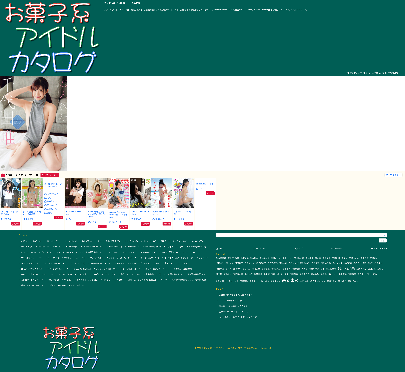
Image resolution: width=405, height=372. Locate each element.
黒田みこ (372, 287)
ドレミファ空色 (161, 282)
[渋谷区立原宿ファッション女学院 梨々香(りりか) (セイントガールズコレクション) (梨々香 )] (97, 207)
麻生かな (379, 281)
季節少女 (52, 298)
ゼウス (201, 276)
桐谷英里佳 (52, 229)
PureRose (70, 265)
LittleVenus (147, 259)
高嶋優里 (294, 292)
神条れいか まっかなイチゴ (161, 212)
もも (49, 225)
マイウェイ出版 (180, 287)
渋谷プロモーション (85, 298)
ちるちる (94, 282)
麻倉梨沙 (315, 292)
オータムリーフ (115, 270)
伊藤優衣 (29, 219)
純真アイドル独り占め (30, 304)
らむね (46, 293)
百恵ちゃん (52, 236)
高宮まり (275, 292)
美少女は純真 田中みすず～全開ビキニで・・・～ (53, 214)
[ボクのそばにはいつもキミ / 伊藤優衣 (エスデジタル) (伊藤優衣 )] (32, 207)
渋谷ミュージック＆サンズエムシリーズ (145, 298)
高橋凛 (324, 292)
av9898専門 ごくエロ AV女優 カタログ (235, 313)
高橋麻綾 (244, 299)
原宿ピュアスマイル (129, 293)
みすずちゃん (53, 221)
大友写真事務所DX (195, 293)
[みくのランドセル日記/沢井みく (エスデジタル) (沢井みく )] (10, 207)
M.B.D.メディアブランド (171, 259)
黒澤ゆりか (338, 281)
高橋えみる (305, 292)
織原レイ (51, 240)
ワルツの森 (81, 293)
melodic (195, 259)
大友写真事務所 (172, 293)
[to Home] (52, 74)
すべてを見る (393, 174)
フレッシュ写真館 (103, 287)
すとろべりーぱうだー (118, 276)
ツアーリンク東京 (114, 282)
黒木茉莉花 (221, 276)
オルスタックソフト (29, 276)
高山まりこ (250, 281)
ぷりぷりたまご (80, 287)
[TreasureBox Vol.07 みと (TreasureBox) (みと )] (75, 207)
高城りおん (234, 299)
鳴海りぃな (294, 281)
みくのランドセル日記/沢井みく (9, 212)
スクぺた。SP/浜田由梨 (183, 212)
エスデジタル (62, 270)
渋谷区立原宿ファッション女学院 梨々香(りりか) (97, 214)
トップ (220, 267)
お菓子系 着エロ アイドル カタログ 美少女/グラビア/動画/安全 (372, 73)
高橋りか (374, 276)
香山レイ (321, 299)
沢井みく (7, 219)
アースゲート (150, 265)
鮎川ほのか (368, 281)
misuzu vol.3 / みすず (204, 211)
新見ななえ (117, 222)
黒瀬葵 (267, 292)
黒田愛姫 (304, 299)
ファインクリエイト (55, 287)
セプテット (26, 282)
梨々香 (93, 221)
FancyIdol (51, 259)
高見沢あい (353, 299)
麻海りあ (237, 287)
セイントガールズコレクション (177, 276)
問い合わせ (259, 267)
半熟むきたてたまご (102, 293)
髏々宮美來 (261, 281)
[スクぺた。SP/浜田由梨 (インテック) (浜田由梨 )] (183, 207)
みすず (201, 216)
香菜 (237, 276)
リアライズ (63, 293)
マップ (298, 267)
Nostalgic (41, 265)
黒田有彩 (343, 292)
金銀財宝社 (75, 304)
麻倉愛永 (239, 281)
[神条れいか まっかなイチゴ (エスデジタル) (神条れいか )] (161, 207)
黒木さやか (361, 287)
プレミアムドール (128, 287)
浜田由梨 (180, 219)
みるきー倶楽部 (27, 293)
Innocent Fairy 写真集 (107, 259)
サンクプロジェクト (72, 276)
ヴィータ (44, 270)
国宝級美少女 (151, 293)
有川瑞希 (137, 219)
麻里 (323, 287)
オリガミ (188, 270)
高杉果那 (310, 276)
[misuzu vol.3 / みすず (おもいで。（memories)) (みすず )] (205, 207)
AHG (23, 259)
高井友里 (285, 292)
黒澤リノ (381, 287)
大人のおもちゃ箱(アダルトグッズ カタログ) (238, 335)
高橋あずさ (314, 287)
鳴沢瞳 (313, 299)
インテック (26, 270)
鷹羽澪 (219, 292)
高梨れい (247, 287)
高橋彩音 (220, 287)
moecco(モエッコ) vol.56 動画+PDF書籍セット (118, 215)
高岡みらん (276, 287)
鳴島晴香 (316, 281)
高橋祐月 (336, 276)
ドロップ (181, 282)
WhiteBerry (131, 265)
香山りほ (265, 299)
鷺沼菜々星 (276, 299)
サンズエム (95, 276)
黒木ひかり (288, 276)
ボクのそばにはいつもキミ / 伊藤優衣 (32, 212)
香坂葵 (305, 287)
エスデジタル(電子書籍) (88, 270)
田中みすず (52, 233)
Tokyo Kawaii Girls (90, 265)
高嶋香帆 (228, 292)
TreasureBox (113, 265)
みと (71, 219)
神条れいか (160, 219)
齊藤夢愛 (348, 281)
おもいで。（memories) (141, 270)
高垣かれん (332, 299)
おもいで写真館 (167, 270)
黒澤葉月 (258, 292)
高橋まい (220, 281)
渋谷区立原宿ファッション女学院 (186, 298)
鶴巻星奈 (221, 299)
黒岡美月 (358, 281)
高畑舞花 (364, 276)
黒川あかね (326, 281)
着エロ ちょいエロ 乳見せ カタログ (234, 324)
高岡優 (345, 276)
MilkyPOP (25, 265)
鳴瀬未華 (256, 287)
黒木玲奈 (254, 276)
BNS (35, 259)
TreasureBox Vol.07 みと (75, 212)
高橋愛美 (352, 292)
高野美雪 (327, 276)
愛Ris (66, 298)
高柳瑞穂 (266, 287)
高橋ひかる (354, 276)
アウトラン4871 (173, 265)
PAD (56, 265)
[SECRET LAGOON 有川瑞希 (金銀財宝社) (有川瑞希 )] (140, 207)
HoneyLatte (69, 259)
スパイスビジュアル (145, 276)
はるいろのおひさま (29, 287)
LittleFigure (130, 259)
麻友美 (318, 276)
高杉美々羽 (265, 276)
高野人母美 (273, 281)
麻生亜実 (283, 281)
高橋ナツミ (255, 299)
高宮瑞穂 (296, 287)
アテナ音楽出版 (195, 265)
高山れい (332, 292)
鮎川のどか (305, 281)
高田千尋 (287, 287)
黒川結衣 (249, 292)
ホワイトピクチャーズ (154, 287)
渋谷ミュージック (110, 298)
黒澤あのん (276, 276)
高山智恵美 (331, 287)
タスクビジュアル (72, 282)
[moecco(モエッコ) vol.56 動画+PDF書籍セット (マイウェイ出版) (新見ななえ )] (118, 208)
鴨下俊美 (245, 276)
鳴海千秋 (362, 292)
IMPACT (85, 259)
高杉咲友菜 (238, 292)
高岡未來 (290, 299)
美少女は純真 (56, 304)
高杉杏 (229, 287)
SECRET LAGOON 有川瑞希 (140, 213)
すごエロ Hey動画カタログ (230, 319)
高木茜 (231, 276)
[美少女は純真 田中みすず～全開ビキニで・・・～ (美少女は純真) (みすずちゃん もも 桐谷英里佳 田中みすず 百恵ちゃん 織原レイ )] (53, 207)
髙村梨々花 (299, 276)
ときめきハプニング (138, 282)
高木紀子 (342, 299)
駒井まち (230, 281)
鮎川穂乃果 (346, 286)
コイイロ (51, 276)
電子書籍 (336, 267)
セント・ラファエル (47, 282)
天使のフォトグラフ (29, 298)
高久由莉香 (372, 292)
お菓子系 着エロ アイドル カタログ (234, 330)
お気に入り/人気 (379, 267)
